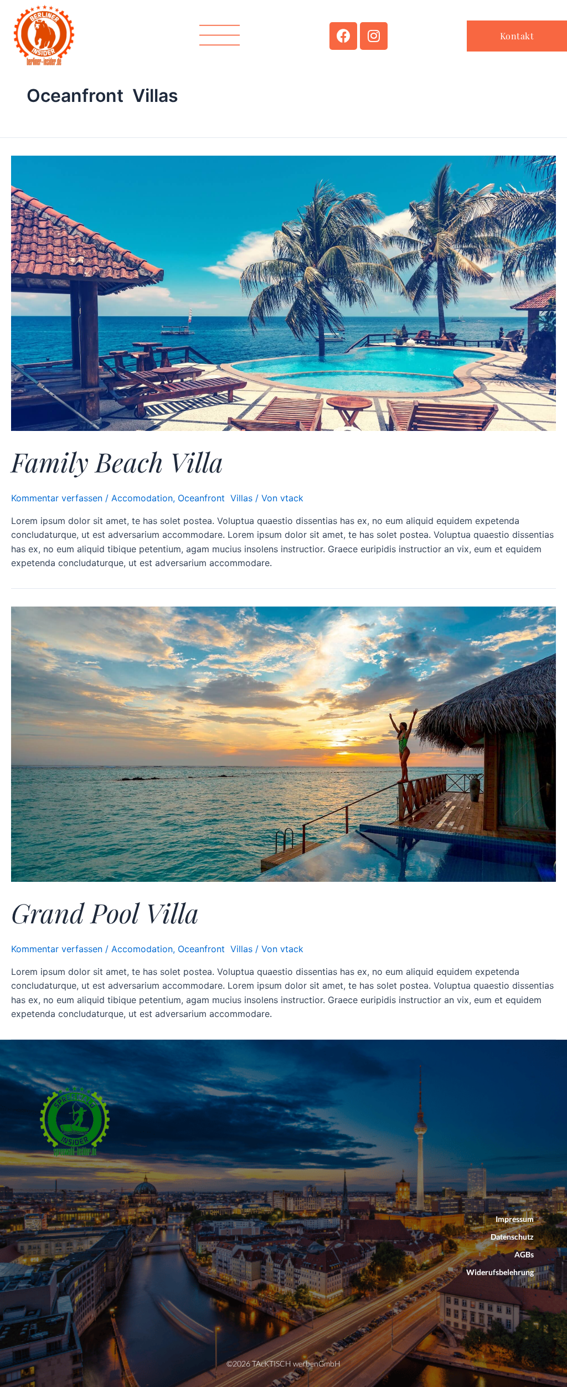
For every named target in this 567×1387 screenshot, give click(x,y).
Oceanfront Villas (215, 498)
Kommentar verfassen (56, 498)
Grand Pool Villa (105, 912)
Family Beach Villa (117, 461)
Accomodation (142, 498)
